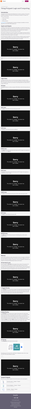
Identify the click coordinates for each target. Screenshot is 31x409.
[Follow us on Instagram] (16, 397)
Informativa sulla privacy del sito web (15, 405)
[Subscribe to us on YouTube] (17, 397)
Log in (23, 1)
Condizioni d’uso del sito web (15, 404)
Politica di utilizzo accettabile (15, 403)
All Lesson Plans (5, 6)
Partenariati (15, 407)
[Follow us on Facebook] (15, 397)
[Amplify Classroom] (1, 1)
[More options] (30, 1)
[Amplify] (15, 395)
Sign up (27, 1)
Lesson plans (3, 22)
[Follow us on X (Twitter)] (13, 397)
